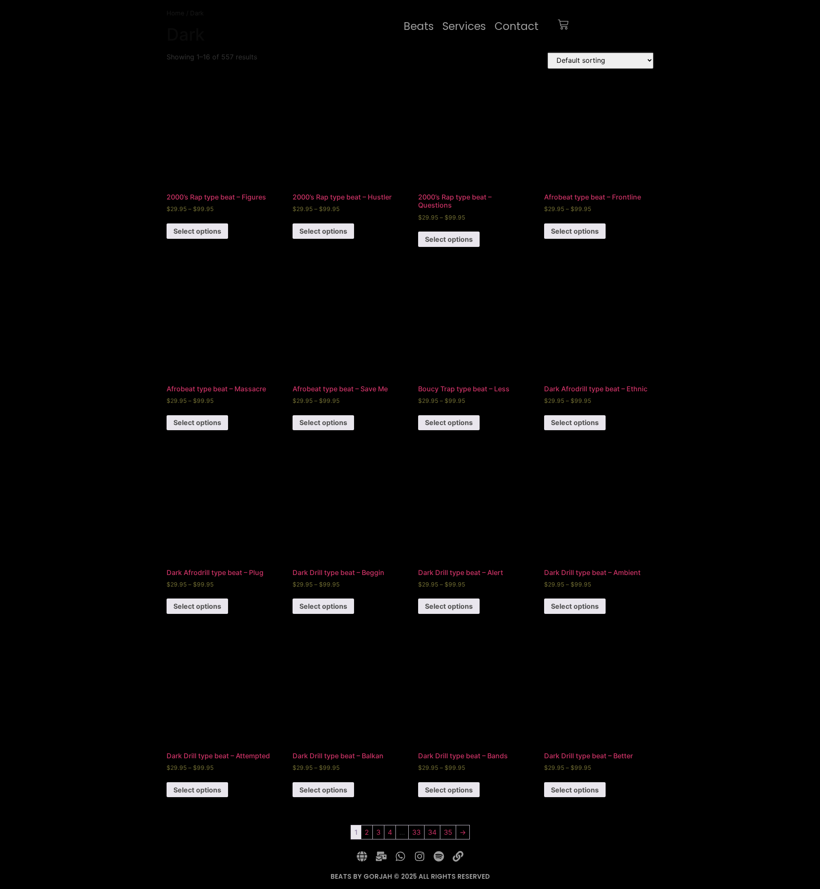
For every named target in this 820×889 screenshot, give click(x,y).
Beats (419, 26)
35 (448, 832)
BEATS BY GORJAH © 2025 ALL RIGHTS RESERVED (410, 876)
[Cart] (563, 26)
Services (464, 26)
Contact (517, 26)
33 (416, 832)
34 (432, 832)
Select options (197, 231)
